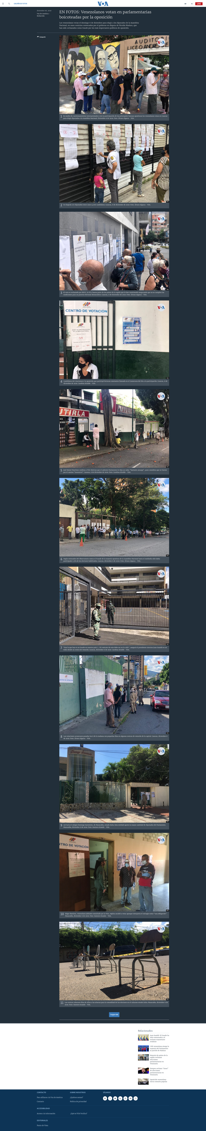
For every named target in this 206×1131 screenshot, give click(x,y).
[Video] (185, 3)
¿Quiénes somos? (76, 1097)
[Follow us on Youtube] (115, 1098)
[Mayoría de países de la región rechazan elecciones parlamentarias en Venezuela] (143, 1057)
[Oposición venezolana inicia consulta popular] (143, 1082)
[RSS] (120, 1098)
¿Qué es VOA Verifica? (78, 1113)
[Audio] (192, 3)
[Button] (41, 37)
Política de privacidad (78, 1102)
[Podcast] (125, 1098)
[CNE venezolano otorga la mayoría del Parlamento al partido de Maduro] (143, 1048)
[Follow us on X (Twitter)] (110, 1098)
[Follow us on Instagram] (135, 1098)
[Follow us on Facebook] (105, 1098)
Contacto (40, 1102)
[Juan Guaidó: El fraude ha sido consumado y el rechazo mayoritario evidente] (143, 1037)
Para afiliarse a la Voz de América (50, 1097)
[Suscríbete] (130, 1098)
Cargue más (114, 1015)
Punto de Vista (42, 1125)
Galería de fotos (20, 4)
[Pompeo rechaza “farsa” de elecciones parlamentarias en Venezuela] (143, 1071)
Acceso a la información (46, 1113)
